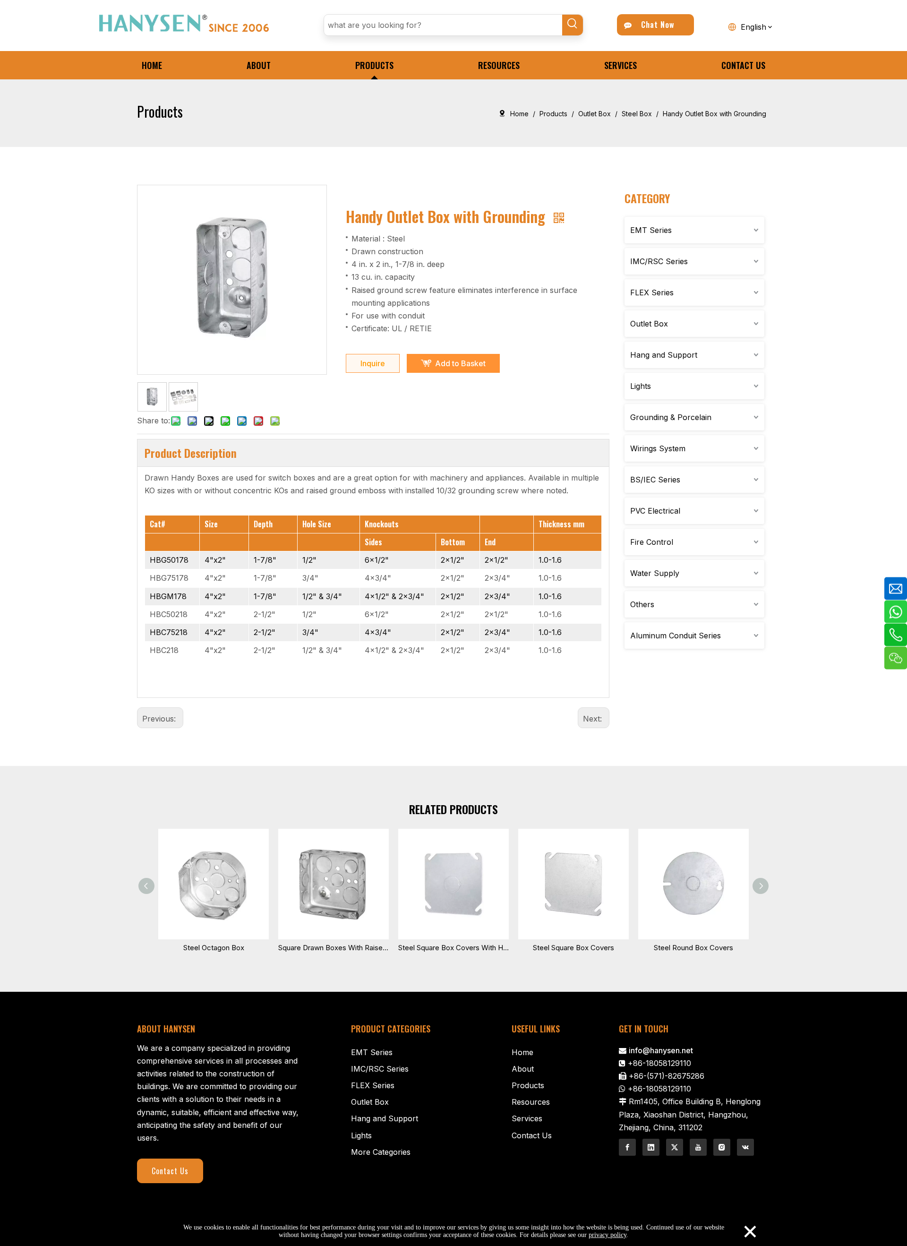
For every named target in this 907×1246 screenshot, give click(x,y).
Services (527, 1118)
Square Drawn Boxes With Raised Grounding (333, 947)
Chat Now (655, 24)
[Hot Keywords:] (572, 25)
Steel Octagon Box (213, 947)
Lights (640, 386)
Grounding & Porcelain (670, 417)
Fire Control (651, 542)
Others (642, 604)
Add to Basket (460, 363)
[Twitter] (674, 1147)
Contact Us (170, 1171)
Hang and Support (663, 355)
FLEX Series (652, 292)
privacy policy (607, 1234)
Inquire (372, 363)
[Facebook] (627, 1147)
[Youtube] (698, 1147)
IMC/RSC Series (659, 261)
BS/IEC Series (655, 479)
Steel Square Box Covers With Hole (453, 947)
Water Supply (654, 573)
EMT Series (651, 230)
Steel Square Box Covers (573, 947)
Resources (531, 1102)
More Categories (381, 1152)
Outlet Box (649, 323)
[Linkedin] (650, 1147)
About (523, 1069)
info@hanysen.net (661, 1050)
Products (528, 1085)
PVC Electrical (655, 511)
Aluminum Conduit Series (675, 635)
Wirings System (657, 448)
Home (522, 1052)
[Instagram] (721, 1147)
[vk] (745, 1147)
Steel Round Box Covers (693, 947)
